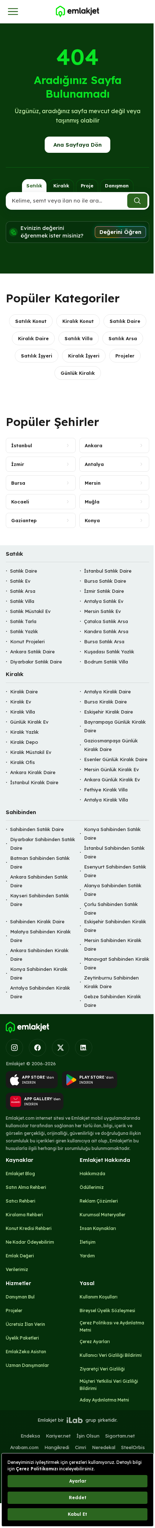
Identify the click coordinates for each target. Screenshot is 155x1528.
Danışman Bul (20, 1297)
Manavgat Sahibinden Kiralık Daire (116, 963)
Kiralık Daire (33, 338)
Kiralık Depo (24, 742)
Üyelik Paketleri (22, 1338)
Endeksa (30, 1436)
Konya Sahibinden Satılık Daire (112, 834)
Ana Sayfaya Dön (77, 144)
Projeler (124, 356)
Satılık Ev (20, 581)
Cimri (80, 1447)
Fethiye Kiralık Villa (106, 789)
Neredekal (103, 1447)
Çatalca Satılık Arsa (106, 622)
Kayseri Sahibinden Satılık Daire (39, 900)
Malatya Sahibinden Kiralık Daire (40, 936)
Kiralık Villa (22, 712)
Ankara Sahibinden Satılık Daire (39, 881)
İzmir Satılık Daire (104, 591)
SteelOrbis (133, 1447)
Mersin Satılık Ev (102, 611)
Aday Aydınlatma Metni (104, 1400)
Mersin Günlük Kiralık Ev (111, 769)
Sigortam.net (120, 1436)
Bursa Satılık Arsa (104, 642)
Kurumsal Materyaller (102, 1214)
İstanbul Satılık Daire (108, 571)
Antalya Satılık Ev (103, 601)
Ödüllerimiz (92, 1187)
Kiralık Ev (20, 702)
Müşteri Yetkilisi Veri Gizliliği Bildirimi (109, 1384)
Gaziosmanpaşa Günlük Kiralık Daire (111, 745)
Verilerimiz (17, 1269)
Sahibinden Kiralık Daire (37, 922)
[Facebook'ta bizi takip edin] (37, 1047)
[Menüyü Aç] (13, 11)
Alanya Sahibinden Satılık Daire (112, 890)
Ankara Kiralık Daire (33, 772)
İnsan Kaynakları (98, 1228)
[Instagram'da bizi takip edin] (14, 1047)
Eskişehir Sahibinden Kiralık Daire (115, 926)
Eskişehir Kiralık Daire (108, 712)
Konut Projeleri (27, 642)
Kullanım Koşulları (99, 1297)
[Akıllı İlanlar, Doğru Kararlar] (77, 11)
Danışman (117, 185)
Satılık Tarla (23, 622)
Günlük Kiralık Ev (29, 722)
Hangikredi (56, 1447)
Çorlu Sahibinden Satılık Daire (111, 909)
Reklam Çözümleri (99, 1201)
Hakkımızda (92, 1173)
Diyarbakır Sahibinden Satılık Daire (42, 844)
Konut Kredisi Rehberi (29, 1228)
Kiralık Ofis (22, 762)
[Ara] (137, 201)
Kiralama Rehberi (24, 1214)
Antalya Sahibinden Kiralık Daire (40, 992)
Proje (87, 185)
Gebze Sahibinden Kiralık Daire (112, 1001)
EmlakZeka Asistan (26, 1351)
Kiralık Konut (78, 321)
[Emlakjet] (27, 1027)
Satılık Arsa (122, 338)
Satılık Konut (30, 321)
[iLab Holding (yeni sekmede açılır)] (74, 1420)
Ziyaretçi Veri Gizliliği (102, 1369)
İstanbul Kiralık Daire (34, 782)
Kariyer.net (58, 1436)
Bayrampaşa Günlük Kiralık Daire (115, 726)
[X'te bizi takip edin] (60, 1047)
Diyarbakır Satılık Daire (36, 662)
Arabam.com (24, 1447)
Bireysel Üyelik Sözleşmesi (107, 1310)
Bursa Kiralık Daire (105, 702)
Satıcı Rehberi (20, 1201)
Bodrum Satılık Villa (106, 662)
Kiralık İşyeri (83, 356)
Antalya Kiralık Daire (107, 691)
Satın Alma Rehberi (26, 1187)
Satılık (34, 185)
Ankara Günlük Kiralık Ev (112, 779)
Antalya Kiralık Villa (106, 800)
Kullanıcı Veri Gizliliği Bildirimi (111, 1355)
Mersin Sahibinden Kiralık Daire (112, 945)
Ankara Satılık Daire (32, 652)
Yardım (87, 1255)
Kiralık (61, 185)
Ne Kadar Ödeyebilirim (30, 1242)
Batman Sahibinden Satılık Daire (40, 863)
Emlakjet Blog (20, 1173)
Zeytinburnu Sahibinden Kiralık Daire (111, 982)
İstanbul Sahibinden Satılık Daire (114, 852)
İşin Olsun (87, 1436)
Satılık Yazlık (24, 632)
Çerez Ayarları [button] (95, 1341)
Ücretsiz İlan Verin (25, 1324)
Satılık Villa (79, 338)
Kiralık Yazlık (24, 732)
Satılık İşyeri (36, 356)
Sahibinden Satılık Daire (37, 829)
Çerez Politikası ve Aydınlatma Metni (112, 1326)
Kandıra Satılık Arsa (106, 632)
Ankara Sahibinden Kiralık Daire (39, 955)
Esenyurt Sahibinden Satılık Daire (115, 871)
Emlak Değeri (20, 1255)
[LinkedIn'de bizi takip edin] (83, 1047)
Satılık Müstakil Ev (30, 611)
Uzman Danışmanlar (27, 1365)
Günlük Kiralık (78, 373)
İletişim (88, 1242)
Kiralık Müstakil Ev (30, 752)
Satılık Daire (125, 321)
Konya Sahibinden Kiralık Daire (38, 974)
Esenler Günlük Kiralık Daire (115, 759)
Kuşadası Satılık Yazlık (109, 652)
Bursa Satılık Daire (105, 581)
